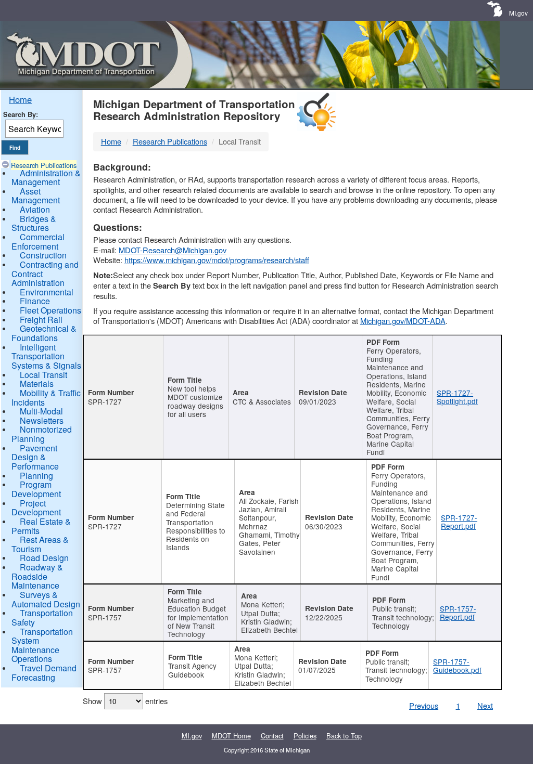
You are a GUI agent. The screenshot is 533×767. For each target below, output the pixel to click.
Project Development (36, 507)
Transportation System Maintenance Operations (42, 645)
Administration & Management (46, 177)
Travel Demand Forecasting (44, 672)
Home (20, 99)
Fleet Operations (50, 310)
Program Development (36, 489)
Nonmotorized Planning (41, 434)
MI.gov (518, 12)
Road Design (44, 558)
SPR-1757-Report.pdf (458, 612)
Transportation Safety (42, 617)
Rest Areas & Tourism (40, 544)
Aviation (35, 209)
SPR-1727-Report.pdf (459, 521)
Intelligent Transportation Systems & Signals (46, 356)
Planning (36, 476)
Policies (305, 735)
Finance (35, 301)
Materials (37, 383)
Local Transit (43, 375)
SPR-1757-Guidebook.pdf (457, 665)
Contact (272, 735)
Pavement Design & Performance (35, 457)
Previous (423, 705)
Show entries (125, 700)
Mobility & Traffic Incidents (46, 397)
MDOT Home (231, 735)
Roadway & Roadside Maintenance (37, 576)
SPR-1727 (105, 401)
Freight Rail (41, 320)
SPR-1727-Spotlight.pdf (457, 396)
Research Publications (44, 165)
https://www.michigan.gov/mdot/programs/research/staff (216, 259)
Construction (43, 255)
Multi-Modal (41, 411)
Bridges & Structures (33, 223)
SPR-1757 (105, 617)
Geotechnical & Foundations (44, 333)
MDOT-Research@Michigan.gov (172, 249)
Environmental (46, 292)
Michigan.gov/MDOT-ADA (403, 320)
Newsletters (42, 420)
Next (485, 705)
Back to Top (344, 735)
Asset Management (35, 195)
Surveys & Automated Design (45, 599)
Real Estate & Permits (41, 526)
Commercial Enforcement (38, 241)
